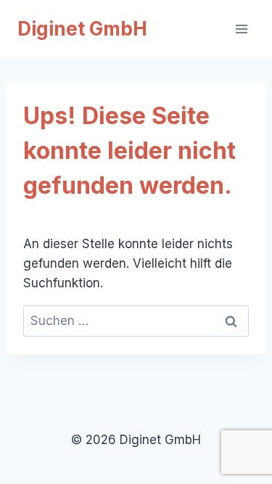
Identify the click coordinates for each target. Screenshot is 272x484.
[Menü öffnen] (241, 28)
